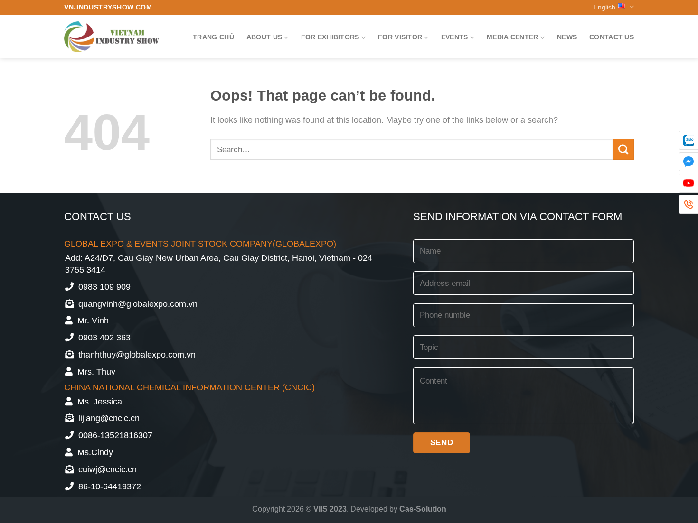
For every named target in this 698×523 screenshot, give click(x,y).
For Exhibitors (330, 37)
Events (454, 37)
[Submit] (623, 149)
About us (264, 37)
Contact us (611, 37)
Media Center (512, 37)
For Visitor (400, 37)
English (604, 7)
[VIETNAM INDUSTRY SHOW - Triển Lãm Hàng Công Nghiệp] (111, 36)
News (567, 37)
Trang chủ (213, 37)
